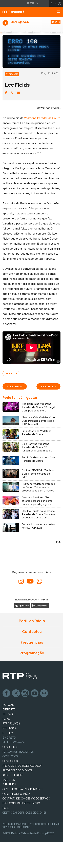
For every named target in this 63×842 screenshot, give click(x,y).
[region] (31, 421)
